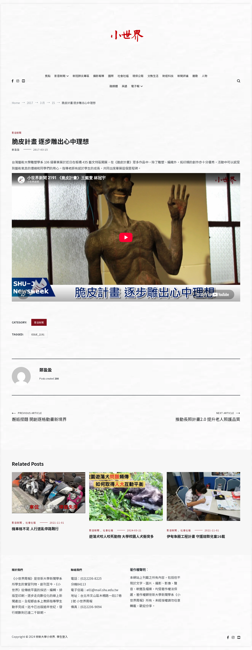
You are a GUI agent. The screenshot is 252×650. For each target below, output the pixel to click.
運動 (195, 76)
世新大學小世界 (45, 637)
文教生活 (152, 76)
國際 (111, 76)
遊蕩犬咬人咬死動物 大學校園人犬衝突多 (121, 536)
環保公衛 (138, 76)
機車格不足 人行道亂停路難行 (35, 528)
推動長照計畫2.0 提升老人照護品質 (207, 416)
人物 (204, 76)
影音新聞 (59, 76)
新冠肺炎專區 (81, 76)
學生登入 (62, 637)
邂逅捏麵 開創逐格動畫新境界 (39, 416)
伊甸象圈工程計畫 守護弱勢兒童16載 (196, 536)
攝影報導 (98, 76)
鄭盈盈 (15, 149)
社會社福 (123, 76)
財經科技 (167, 76)
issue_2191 (37, 334)
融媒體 (113, 86)
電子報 (135, 86)
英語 (124, 86)
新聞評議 (182, 76)
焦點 (47, 76)
